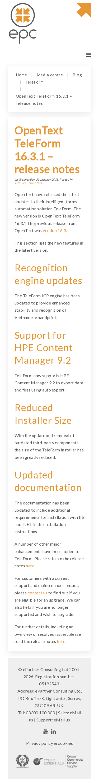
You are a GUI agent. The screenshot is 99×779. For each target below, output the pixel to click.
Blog (77, 74)
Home (21, 74)
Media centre (50, 74)
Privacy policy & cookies (49, 743)
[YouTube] (45, 731)
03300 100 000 (40, 712)
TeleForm (34, 82)
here (30, 565)
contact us (38, 592)
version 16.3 (54, 230)
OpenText (35, 183)
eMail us (62, 719)
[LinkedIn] (53, 731)
